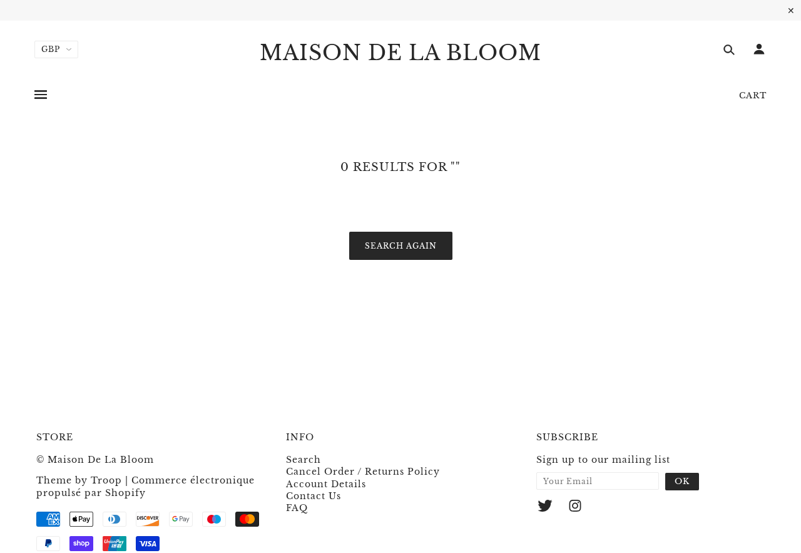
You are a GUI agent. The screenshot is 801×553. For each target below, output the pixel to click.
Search (303, 459)
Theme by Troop (79, 480)
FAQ (297, 508)
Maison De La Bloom (400, 53)
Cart (753, 95)
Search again (401, 246)
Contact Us (313, 496)
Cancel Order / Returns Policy (363, 471)
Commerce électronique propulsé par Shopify (145, 486)
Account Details (326, 484)
